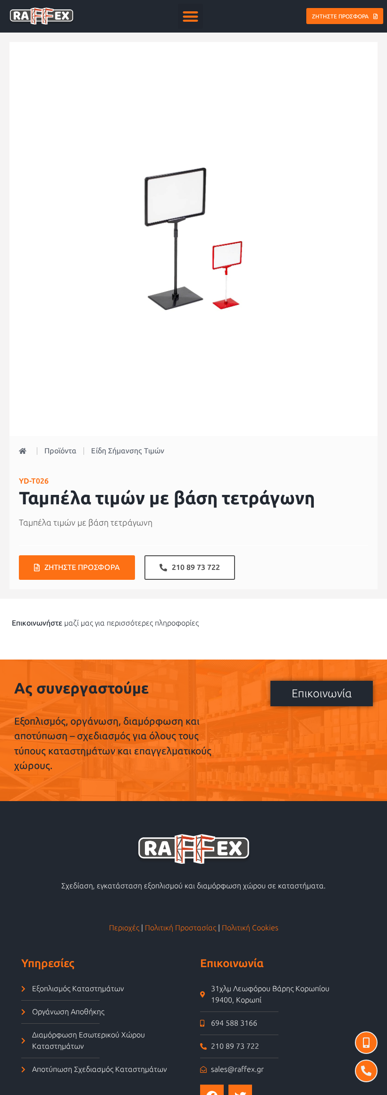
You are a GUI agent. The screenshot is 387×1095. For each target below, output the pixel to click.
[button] (190, 16)
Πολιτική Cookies (250, 927)
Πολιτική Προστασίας (180, 927)
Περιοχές (124, 927)
